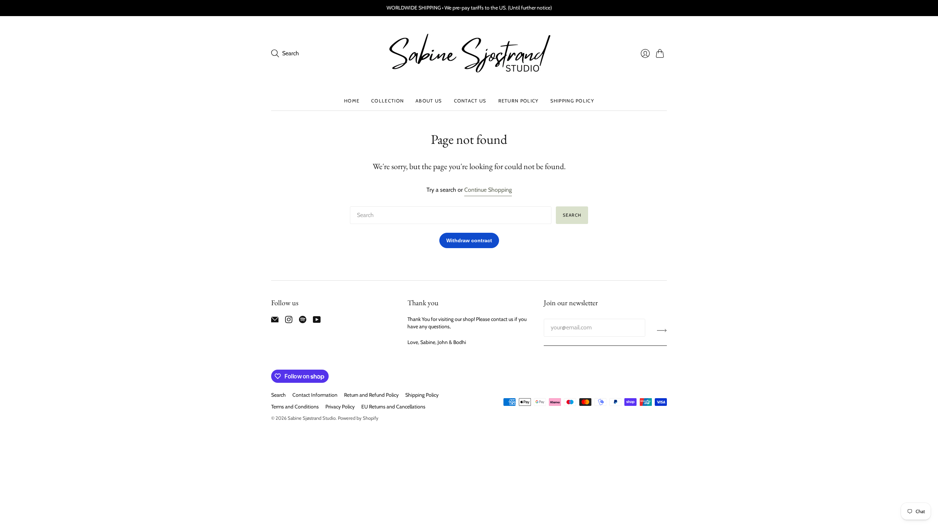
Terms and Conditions (295, 406)
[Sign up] (662, 330)
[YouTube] (317, 321)
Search (572, 215)
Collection (387, 101)
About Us (429, 101)
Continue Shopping (488, 189)
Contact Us (470, 101)
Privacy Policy (340, 406)
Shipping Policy (572, 101)
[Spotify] (302, 321)
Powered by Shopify (358, 418)
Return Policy (518, 101)
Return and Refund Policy (371, 395)
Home (351, 101)
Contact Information (314, 395)
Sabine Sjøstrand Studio (312, 418)
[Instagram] (288, 321)
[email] (274, 321)
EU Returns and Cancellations (393, 406)
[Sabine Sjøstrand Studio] (469, 53)
